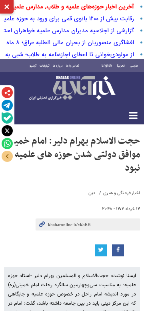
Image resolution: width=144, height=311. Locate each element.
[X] (7, 130)
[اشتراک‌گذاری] (7, 92)
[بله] (7, 118)
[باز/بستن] (7, 156)
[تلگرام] (7, 105)
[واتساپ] (7, 143)
